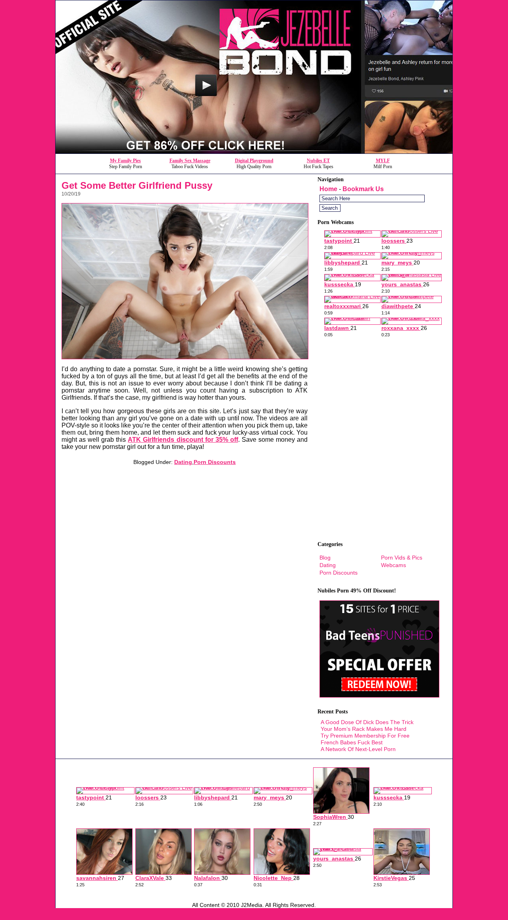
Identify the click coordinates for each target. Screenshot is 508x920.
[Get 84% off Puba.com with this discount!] (254, 151)
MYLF (383, 160)
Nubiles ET (318, 160)
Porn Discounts (215, 462)
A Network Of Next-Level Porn (358, 749)
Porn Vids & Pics (401, 557)
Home (328, 189)
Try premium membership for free (365, 735)
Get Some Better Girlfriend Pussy (137, 185)
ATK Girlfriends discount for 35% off (183, 439)
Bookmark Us (363, 189)
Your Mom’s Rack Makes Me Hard (363, 729)
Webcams (393, 565)
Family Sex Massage (189, 160)
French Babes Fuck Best (352, 742)
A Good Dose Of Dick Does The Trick (367, 722)
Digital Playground (254, 160)
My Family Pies (125, 160)
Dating (183, 462)
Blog (325, 557)
